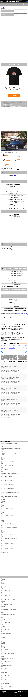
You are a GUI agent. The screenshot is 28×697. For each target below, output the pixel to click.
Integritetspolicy (13, 695)
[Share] (26, 4)
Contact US (19, 695)
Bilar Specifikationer (5, 7)
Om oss (9, 695)
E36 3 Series (19, 7)
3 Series (14, 7)
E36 (15, 175)
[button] (25, 81)
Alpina (11, 7)
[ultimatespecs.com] (14, 1)
